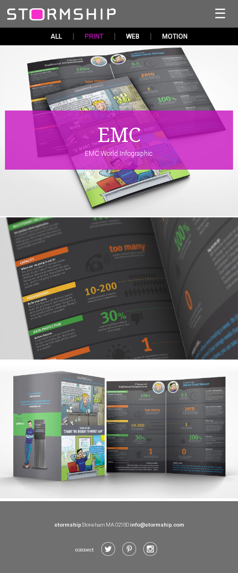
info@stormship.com (157, 525)
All (56, 36)
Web (132, 36)
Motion (175, 36)
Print (94, 36)
